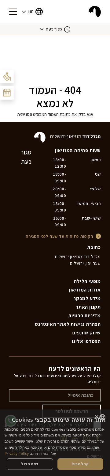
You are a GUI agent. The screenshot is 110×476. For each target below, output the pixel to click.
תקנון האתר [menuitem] (88, 307)
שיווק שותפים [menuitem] (86, 332)
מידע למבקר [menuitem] (87, 298)
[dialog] (55, 442)
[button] (32, 12)
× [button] (97, 417)
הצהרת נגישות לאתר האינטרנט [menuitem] (68, 324)
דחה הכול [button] (29, 463)
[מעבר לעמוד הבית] (95, 12)
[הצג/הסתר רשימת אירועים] (7, 93)
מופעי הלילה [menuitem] (87, 281)
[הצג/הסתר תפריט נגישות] (7, 76)
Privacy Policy (17, 453)
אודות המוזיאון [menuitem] (85, 290)
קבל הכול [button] (80, 463)
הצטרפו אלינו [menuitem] (86, 341)
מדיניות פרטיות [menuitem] (84, 315)
